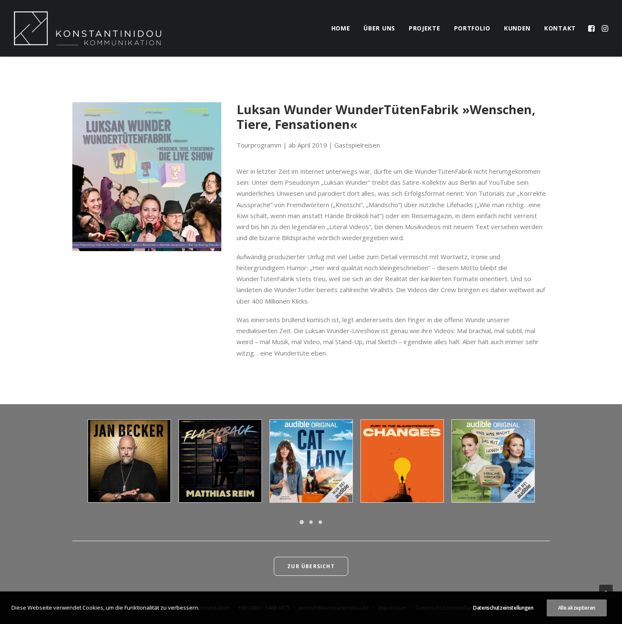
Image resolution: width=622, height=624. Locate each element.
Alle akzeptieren (576, 607)
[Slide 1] (301, 522)
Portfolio (472, 28)
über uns (379, 28)
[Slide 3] (320, 522)
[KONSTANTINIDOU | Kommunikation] (87, 28)
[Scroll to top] (606, 590)
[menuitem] (340, 28)
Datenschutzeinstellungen (503, 607)
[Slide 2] (311, 522)
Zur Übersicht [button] (311, 566)
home (340, 28)
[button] (592, 28)
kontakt (560, 28)
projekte (424, 28)
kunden (517, 28)
